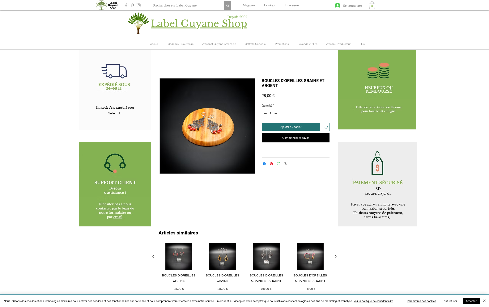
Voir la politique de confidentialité (373, 301)
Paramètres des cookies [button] (421, 301)
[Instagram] (138, 5)
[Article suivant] (336, 256)
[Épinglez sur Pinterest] (271, 164)
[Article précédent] (153, 256)
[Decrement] (264, 113)
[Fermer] (484, 301)
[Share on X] (286, 164)
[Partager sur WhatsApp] (278, 164)
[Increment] (276, 113)
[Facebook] (126, 5)
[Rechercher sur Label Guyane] (227, 5)
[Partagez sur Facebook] (264, 164)
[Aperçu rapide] (179, 256)
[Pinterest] (132, 5)
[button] (372, 5)
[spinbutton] (270, 113)
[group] (244, 267)
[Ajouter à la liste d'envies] (326, 127)
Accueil (164, 64)
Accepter (471, 301)
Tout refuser (449, 301)
